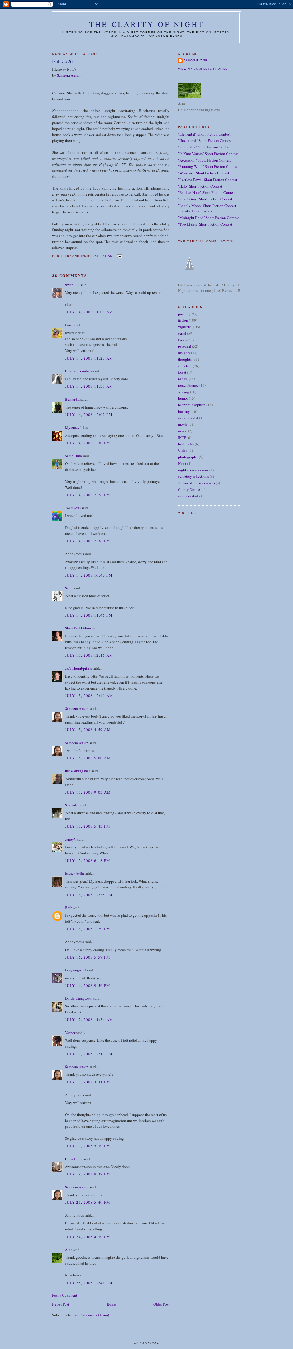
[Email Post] (119, 256)
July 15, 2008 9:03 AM (88, 792)
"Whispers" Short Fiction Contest (203, 173)
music (182, 430)
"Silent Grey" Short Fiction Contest (205, 199)
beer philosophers (191, 404)
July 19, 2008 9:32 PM (87, 1174)
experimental (188, 418)
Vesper (70, 1032)
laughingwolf (75, 970)
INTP (182, 437)
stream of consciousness (196, 482)
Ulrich (183, 450)
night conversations (193, 470)
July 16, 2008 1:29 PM (87, 928)
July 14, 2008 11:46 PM (89, 615)
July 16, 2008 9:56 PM (87, 985)
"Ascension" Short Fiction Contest (204, 160)
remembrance (188, 385)
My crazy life (75, 427)
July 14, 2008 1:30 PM (87, 442)
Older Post (161, 1304)
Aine (68, 1249)
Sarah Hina (73, 455)
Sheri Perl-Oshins (78, 628)
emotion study (189, 496)
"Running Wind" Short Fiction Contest (208, 166)
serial (182, 333)
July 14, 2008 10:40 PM (89, 575)
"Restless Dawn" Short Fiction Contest (207, 179)
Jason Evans (195, 60)
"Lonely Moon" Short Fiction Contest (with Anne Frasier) (207, 208)
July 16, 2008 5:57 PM (87, 957)
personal (184, 346)
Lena (69, 325)
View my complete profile (203, 68)
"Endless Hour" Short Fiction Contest (206, 192)
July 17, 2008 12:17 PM (89, 1053)
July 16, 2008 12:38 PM (89, 894)
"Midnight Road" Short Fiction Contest (208, 217)
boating (184, 411)
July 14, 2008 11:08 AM (89, 311)
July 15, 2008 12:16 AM (89, 655)
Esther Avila (74, 873)
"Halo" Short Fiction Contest (200, 186)
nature (183, 378)
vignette (184, 326)
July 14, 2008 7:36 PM (87, 540)
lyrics (182, 339)
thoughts (185, 359)
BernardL (72, 399)
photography (188, 456)
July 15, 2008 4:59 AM (88, 729)
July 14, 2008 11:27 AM (89, 358)
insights (184, 352)
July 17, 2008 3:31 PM (87, 1082)
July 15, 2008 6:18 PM (87, 860)
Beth (68, 907)
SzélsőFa (72, 805)
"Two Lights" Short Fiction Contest (205, 224)
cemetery (185, 365)
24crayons (73, 507)
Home (111, 1304)
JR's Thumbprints (78, 668)
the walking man (78, 770)
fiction (183, 320)
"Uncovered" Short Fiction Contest (205, 140)
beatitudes (186, 444)
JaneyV (70, 839)
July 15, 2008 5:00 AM (88, 757)
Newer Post (60, 1304)
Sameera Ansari (69, 75)
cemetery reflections (193, 476)
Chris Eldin (74, 1158)
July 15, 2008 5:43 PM (87, 826)
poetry (183, 313)
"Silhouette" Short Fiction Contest (204, 147)
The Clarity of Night (147, 24)
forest (182, 372)
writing (183, 391)
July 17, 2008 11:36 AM (89, 1019)
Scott (69, 588)
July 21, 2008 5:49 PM (87, 1202)
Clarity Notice (189, 489)
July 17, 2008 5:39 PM (87, 1145)
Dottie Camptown (78, 998)
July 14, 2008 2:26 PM (87, 494)
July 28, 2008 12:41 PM (89, 1282)
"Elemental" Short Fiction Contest (204, 134)
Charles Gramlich (78, 371)
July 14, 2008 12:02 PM (89, 414)
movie (183, 424)
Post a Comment (64, 1295)
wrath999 (72, 284)
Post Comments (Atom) (91, 1315)
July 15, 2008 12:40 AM (89, 695)
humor (183, 398)
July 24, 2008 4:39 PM (87, 1236)
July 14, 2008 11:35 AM (89, 386)
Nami (182, 463)
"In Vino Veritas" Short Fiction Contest (208, 153)
